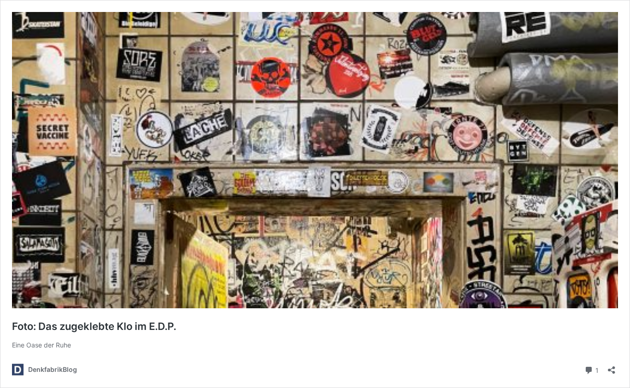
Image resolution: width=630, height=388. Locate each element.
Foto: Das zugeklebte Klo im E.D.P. (94, 326)
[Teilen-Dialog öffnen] (611, 367)
